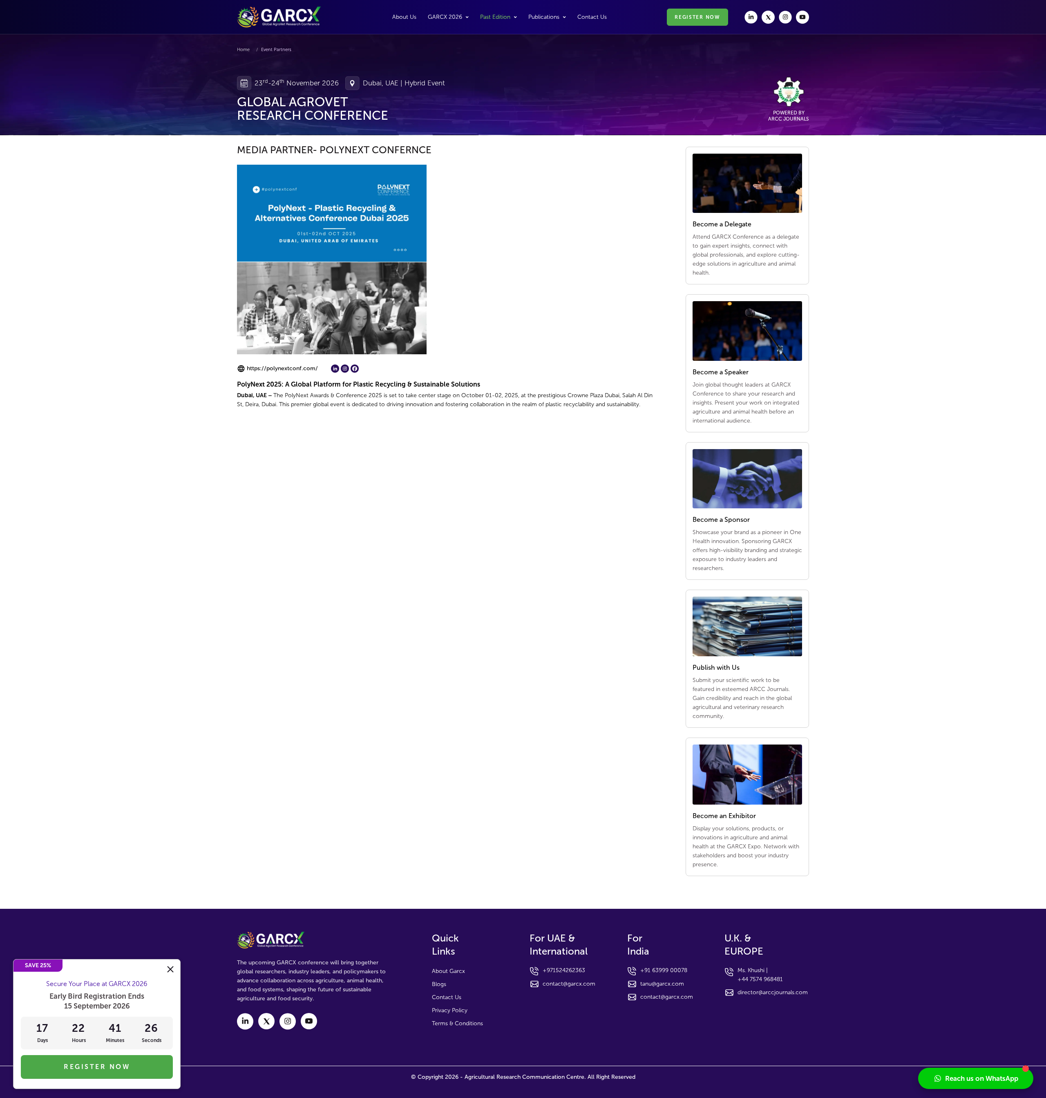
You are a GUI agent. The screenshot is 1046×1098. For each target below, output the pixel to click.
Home (243, 49)
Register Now (97, 1067)
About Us (404, 17)
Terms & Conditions (457, 1023)
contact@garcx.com (569, 983)
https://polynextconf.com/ (282, 368)
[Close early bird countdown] (170, 969)
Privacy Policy (449, 1010)
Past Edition (495, 16)
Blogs (439, 984)
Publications (543, 16)
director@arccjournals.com (773, 992)
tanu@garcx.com (662, 983)
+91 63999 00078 (663, 970)
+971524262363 (564, 970)
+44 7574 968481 (760, 979)
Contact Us (592, 17)
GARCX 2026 (445, 16)
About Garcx (448, 971)
